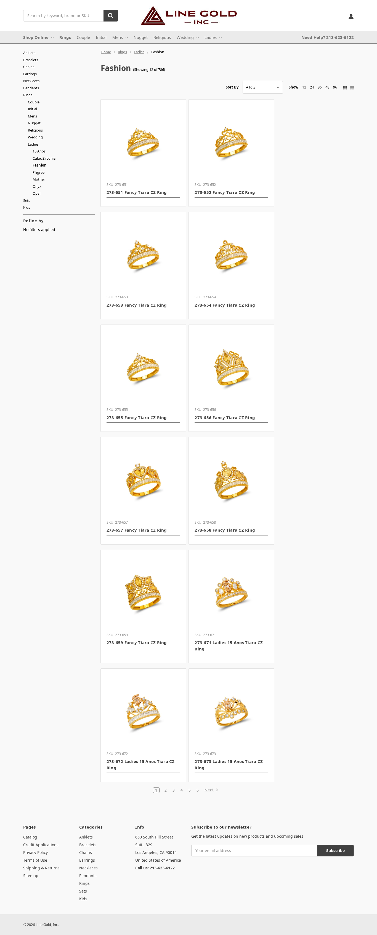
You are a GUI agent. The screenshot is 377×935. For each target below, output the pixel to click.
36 (320, 87)
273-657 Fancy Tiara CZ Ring (137, 530)
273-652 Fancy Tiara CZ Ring (225, 192)
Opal (36, 193)
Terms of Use (35, 860)
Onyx (37, 186)
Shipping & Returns (41, 867)
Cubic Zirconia (44, 158)
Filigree (38, 172)
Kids (26, 207)
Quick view (143, 142)
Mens (117, 37)
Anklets (29, 52)
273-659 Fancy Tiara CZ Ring (137, 642)
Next (209, 790)
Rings (65, 37)
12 (304, 87)
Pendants (31, 87)
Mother (39, 179)
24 (312, 87)
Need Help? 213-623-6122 (327, 37)
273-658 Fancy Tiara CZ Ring (225, 530)
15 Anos (39, 151)
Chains (28, 66)
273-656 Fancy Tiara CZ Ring (225, 417)
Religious (162, 37)
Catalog (30, 837)
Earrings (30, 73)
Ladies (211, 37)
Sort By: (233, 87)
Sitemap (30, 875)
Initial (101, 37)
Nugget (141, 37)
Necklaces (31, 80)
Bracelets (30, 59)
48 (327, 87)
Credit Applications (41, 844)
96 (335, 87)
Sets (26, 200)
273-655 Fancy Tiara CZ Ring (137, 417)
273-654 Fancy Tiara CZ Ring (225, 305)
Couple (83, 37)
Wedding (185, 37)
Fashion (40, 165)
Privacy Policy (35, 852)
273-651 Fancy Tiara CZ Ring (137, 192)
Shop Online (36, 37)
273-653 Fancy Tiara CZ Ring (137, 305)
